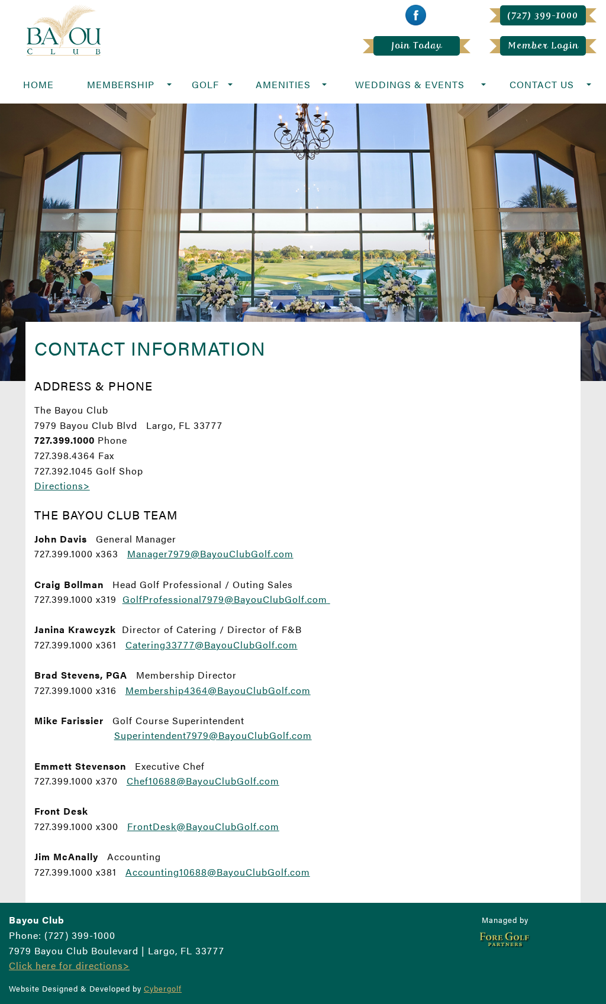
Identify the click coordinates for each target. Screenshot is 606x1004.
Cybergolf (163, 988)
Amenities (283, 84)
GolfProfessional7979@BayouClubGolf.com (225, 599)
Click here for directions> (69, 965)
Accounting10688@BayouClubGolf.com (217, 872)
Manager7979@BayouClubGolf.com (210, 553)
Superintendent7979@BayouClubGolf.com (213, 735)
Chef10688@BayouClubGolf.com (203, 780)
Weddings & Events (410, 84)
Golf (205, 84)
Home (38, 84)
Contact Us (542, 84)
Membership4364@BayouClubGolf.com (218, 690)
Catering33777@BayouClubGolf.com (211, 644)
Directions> (62, 485)
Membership (120, 84)
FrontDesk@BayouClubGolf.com (203, 826)
